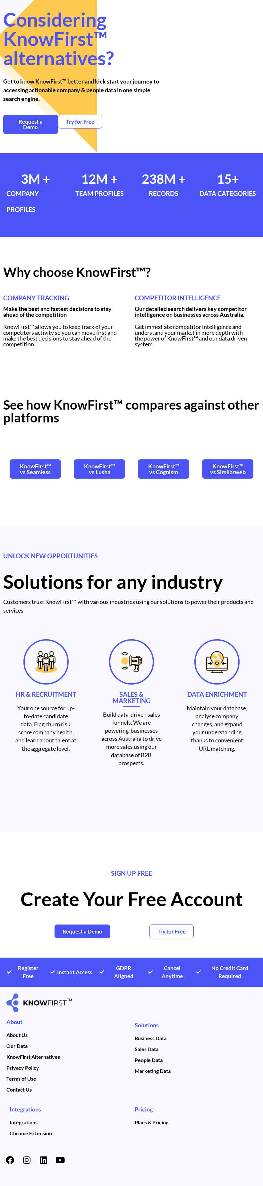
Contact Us (19, 1089)
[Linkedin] (43, 1160)
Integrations (25, 1109)
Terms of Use (21, 1078)
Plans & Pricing (151, 1122)
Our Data (17, 1046)
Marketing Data (153, 1071)
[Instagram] (26, 1160)
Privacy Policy (22, 1068)
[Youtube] (60, 1160)
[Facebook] (10, 1160)
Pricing (144, 1109)
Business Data (150, 1038)
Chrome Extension (31, 1133)
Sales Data (146, 1049)
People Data (149, 1060)
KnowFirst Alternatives (33, 1057)
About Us (17, 1035)
